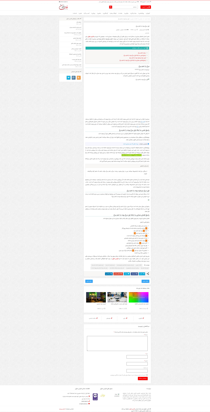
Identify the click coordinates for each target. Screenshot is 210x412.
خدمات (75, 13)
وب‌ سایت (145, 368)
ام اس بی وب (62, 409)
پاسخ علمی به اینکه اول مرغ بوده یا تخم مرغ (135, 55)
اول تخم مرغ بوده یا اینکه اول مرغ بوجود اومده (125, 265)
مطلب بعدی (145, 281)
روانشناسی (141, 13)
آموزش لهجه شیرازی (77, 38)
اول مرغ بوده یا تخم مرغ (110, 265)
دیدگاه (146, 335)
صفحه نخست (147, 19)
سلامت (120, 13)
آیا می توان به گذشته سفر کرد (75, 27)
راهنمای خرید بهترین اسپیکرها (75, 54)
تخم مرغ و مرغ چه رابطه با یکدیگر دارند (117, 268)
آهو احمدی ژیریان (143, 30)
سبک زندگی (133, 13)
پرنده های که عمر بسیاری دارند (130, 144)
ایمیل (146, 361)
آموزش (148, 13)
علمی (80, 13)
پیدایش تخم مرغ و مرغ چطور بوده (132, 268)
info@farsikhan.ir (83, 404)
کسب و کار (86, 13)
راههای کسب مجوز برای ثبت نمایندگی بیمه (72, 33)
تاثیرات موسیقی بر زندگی (76, 49)
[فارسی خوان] (63, 7)
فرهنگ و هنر (113, 13)
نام (147, 354)
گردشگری (106, 13)
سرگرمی (126, 13)
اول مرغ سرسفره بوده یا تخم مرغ (137, 58)
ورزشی (93, 13)
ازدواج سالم (79, 22)
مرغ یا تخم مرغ (142, 53)
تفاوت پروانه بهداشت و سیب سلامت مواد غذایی (71, 65)
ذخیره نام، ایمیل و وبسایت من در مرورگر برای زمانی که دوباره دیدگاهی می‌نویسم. (128, 375)
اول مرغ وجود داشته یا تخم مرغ (97, 265)
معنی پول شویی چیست (76, 59)
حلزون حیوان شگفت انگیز (76, 43)
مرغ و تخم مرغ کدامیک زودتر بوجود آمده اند (99, 268)
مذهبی (99, 13)
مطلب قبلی (89, 281)
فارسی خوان (132, 409)
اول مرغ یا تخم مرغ (144, 268)
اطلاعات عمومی (134, 19)
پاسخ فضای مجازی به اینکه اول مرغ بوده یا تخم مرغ (133, 60)
